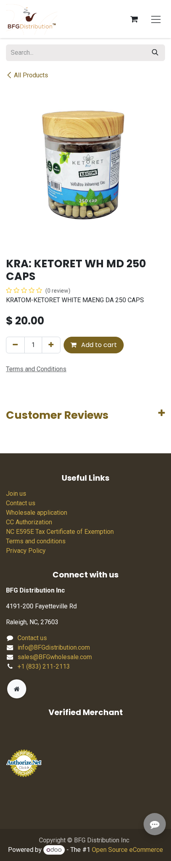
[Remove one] (15, 345)
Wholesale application (36, 512)
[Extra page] (16, 688)
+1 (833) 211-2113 (43, 666)
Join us (16, 493)
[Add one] (51, 345)
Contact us (20, 503)
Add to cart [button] (98, 344)
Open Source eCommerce (127, 849)
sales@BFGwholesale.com (54, 657)
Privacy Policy (26, 550)
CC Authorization (29, 522)
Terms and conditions (36, 541)
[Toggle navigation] (156, 19)
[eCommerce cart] (134, 19)
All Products (31, 75)
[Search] (155, 52)
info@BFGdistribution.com (53, 647)
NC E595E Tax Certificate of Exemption (60, 531)
